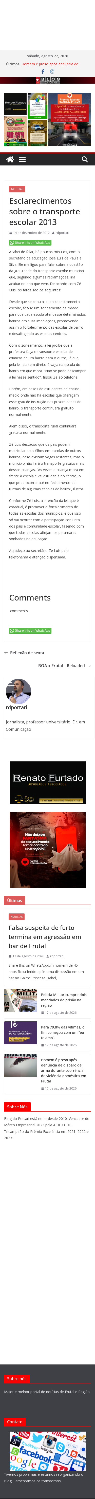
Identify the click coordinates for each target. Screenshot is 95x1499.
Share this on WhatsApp (32, 243)
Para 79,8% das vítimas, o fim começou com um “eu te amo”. (62, 1032)
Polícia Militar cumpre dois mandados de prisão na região (64, 1000)
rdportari (62, 233)
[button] (15, 104)
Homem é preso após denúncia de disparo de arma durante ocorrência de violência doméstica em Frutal (63, 1070)
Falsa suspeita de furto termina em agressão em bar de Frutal (45, 936)
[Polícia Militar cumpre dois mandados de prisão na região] (20, 1004)
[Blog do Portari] (10, 159)
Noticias (17, 189)
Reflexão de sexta (27, 652)
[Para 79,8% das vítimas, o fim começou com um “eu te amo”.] (20, 1036)
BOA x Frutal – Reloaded (61, 665)
